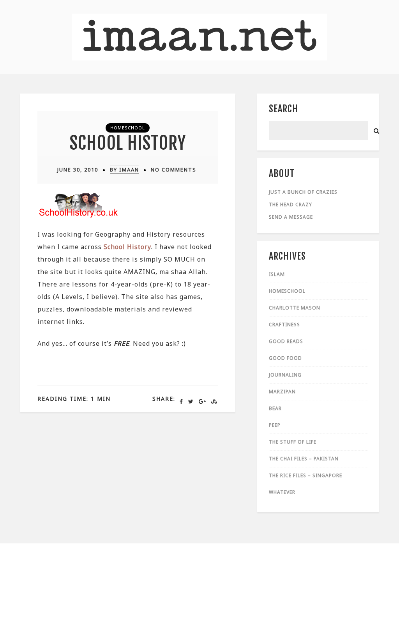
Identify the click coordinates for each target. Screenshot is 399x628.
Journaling (285, 374)
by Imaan (124, 169)
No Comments (173, 169)
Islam (277, 274)
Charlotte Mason (294, 307)
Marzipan (282, 391)
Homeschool (127, 128)
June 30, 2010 (77, 169)
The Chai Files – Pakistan (304, 458)
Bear (275, 408)
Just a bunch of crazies (303, 192)
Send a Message (291, 217)
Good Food (285, 358)
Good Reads (286, 341)
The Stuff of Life (292, 442)
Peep (275, 425)
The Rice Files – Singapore (305, 475)
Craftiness (284, 324)
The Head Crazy (290, 204)
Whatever (282, 492)
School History (128, 143)
